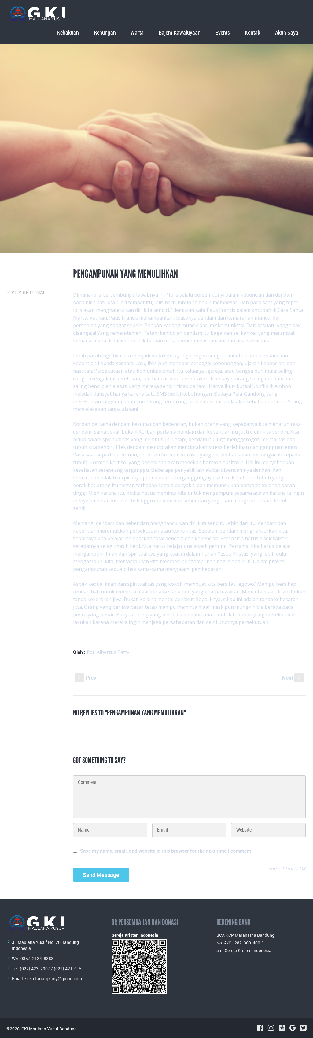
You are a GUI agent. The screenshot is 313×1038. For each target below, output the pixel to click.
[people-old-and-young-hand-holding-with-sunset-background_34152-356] (156, 148)
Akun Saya (286, 33)
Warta (137, 33)
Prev (87, 677)
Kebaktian (68, 33)
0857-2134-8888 (36, 958)
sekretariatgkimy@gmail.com (53, 978)
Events (222, 33)
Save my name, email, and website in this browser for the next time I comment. (166, 851)
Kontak (252, 33)
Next (292, 677)
